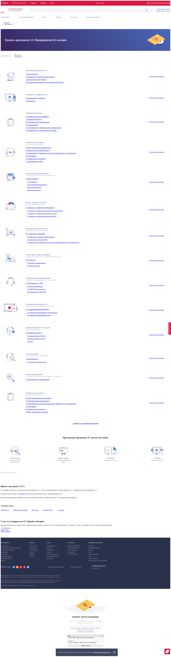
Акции (90, 552)
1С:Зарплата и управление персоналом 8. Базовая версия (45, 211)
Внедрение (49, 547)
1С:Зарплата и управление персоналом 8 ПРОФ (42, 213)
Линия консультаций (73, 554)
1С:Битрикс (60, 510)
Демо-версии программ (20, 510)
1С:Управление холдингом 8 (36, 159)
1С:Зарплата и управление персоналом (11, 547)
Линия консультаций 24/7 (53, 554)
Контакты (43, 3)
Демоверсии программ (6, 556)
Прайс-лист (35, 510)
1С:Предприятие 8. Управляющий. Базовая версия (43, 128)
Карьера (33, 3)
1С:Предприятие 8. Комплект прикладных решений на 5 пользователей (51, 153)
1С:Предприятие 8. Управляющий (37, 122)
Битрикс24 (32, 556)
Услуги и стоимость (72, 550)
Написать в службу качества (55, 567)
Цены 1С (3, 560)
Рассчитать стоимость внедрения (160, 3)
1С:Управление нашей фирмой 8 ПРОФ (39, 315)
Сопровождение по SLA (53, 556)
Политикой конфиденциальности (27, 582)
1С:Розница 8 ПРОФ (33, 266)
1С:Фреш (31, 554)
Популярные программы (74, 545)
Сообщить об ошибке (75, 567)
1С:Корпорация (31, 156)
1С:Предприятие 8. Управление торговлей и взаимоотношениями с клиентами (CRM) (53, 242)
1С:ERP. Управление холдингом (37, 412)
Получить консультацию (156, 76)
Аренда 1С (32, 552)
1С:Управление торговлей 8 (35, 98)
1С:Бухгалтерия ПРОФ (34, 187)
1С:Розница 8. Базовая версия (36, 263)
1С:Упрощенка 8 (32, 182)
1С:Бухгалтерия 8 (32, 74)
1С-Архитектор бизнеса (15, 8)
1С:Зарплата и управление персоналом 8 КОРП (41, 216)
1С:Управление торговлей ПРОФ (37, 240)
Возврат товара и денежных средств (98, 560)
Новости (91, 550)
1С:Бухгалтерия (5, 545)
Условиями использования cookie (10, 582)
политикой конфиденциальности (102, 652)
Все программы (5, 552)
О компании (4, 3)
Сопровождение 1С (52, 545)
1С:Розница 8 (30, 101)
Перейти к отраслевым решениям (85, 423)
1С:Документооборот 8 (34, 119)
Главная (6, 22)
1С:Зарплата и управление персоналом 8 (40, 77)
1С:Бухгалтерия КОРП (34, 190)
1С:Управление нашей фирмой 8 (37, 117)
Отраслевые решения (6, 558)
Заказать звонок (5, 531)
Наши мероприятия (94, 554)
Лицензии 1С (5, 510)
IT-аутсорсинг (50, 558)
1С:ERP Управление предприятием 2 (39, 148)
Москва (101, 3)
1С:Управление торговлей (7, 550)
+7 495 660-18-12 (22, 494)
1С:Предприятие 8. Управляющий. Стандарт (41, 130)
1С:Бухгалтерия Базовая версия (37, 184)
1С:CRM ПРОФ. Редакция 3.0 (36, 289)
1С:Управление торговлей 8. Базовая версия (40, 237)
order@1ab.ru (5, 530)
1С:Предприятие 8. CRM (34, 161)
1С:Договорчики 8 (32, 125)
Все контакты (95, 568)
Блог (52, 3)
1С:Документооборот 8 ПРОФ (36, 336)
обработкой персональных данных (46, 582)
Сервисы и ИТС (48, 510)
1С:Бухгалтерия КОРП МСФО (36, 80)
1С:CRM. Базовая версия (35, 286)
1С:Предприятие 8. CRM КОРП (36, 292)
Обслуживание (50, 550)
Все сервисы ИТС (33, 550)
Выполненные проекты (94, 547)
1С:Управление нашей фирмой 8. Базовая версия (42, 312)
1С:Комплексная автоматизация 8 (38, 150)
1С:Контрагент (33, 547)
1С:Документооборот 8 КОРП (36, 339)
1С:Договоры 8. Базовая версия (36, 362)
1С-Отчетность (33, 545)
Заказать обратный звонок (163, 11)
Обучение (49, 552)
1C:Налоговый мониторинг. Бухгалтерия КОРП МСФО (44, 82)
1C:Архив (30, 341)
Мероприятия (71, 552)
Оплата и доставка (93, 558)
